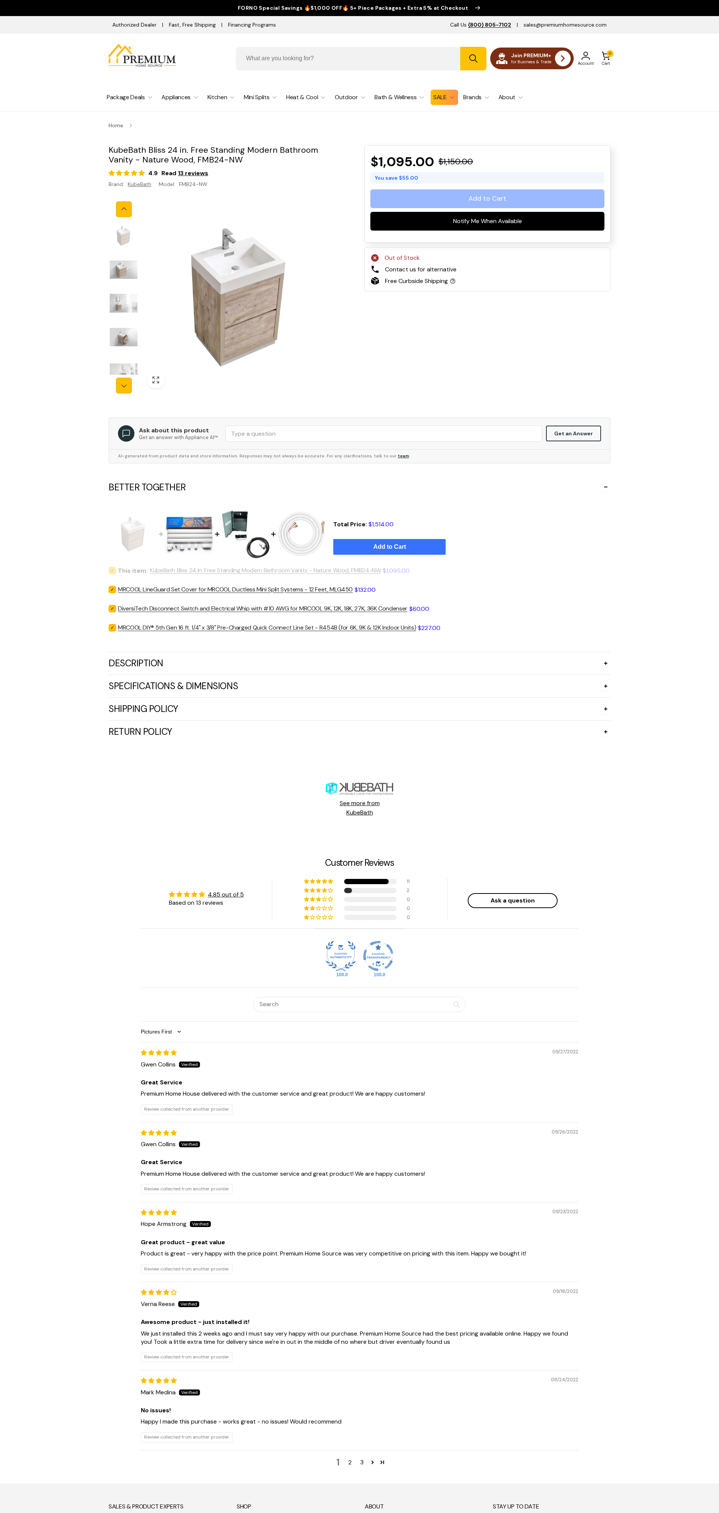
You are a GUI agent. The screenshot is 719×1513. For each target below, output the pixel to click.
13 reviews (193, 173)
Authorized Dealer (134, 24)
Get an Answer (573, 433)
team (403, 456)
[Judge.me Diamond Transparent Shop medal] (378, 956)
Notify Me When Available (487, 221)
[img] (159, 1053)
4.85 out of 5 (226, 894)
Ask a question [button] (513, 900)
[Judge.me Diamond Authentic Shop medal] (341, 956)
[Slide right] (124, 385)
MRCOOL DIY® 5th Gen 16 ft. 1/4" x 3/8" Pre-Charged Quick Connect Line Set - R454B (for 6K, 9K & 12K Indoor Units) (267, 627)
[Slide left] (124, 209)
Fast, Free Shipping (192, 24)
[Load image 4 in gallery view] (123, 337)
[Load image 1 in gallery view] (123, 236)
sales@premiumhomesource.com (565, 24)
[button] (605, 58)
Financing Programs (252, 24)
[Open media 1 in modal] (238, 297)
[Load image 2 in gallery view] (123, 269)
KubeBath (139, 184)
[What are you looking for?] (473, 58)
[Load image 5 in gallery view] (123, 372)
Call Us (480, 24)
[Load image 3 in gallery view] (123, 303)
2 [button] (350, 1462)
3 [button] (362, 1462)
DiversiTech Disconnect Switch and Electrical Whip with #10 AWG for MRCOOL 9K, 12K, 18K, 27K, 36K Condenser (262, 608)
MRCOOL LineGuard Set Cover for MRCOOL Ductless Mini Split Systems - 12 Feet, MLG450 (235, 589)
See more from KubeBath (360, 808)
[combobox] (361, 58)
